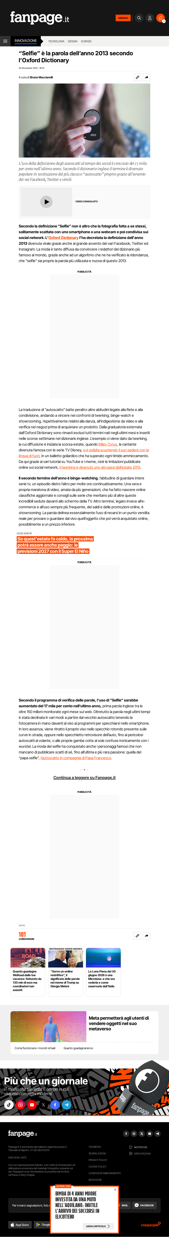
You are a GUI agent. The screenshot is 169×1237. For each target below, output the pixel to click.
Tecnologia (56, 41)
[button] (146, 77)
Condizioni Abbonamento (105, 1173)
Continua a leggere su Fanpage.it (84, 777)
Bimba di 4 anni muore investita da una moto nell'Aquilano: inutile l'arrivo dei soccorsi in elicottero (77, 1205)
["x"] (43, 1105)
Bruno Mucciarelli (41, 77)
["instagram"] (20, 1105)
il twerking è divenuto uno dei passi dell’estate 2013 (99, 467)
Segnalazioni (97, 1153)
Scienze (86, 41)
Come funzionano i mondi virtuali (35, 1048)
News (22, 925)
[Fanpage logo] (34, 18)
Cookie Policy (97, 1166)
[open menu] (5, 41)
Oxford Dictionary (63, 237)
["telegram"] (66, 1105)
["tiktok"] (9, 1105)
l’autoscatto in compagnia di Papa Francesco (76, 758)
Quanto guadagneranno (78, 1048)
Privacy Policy (98, 1160)
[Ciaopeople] (151, 1226)
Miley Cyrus (108, 444)
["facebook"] (55, 1105)
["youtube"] (32, 1105)
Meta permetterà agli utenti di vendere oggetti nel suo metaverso (119, 1023)
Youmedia (95, 1146)
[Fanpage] (22, 1133)
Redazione (95, 1179)
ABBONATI (123, 18)
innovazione (26, 41)
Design (72, 41)
